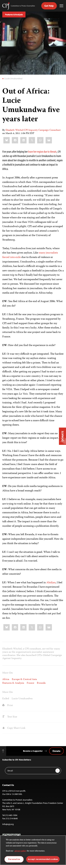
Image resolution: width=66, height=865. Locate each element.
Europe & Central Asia (24, 679)
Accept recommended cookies (43, 859)
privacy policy (20, 851)
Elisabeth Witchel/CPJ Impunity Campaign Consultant (33, 130)
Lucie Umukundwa (22, 698)
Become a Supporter (33, 751)
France (30, 683)
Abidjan (51, 582)
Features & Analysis (14, 14)
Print (10, 705)
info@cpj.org (8, 824)
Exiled (5, 698)
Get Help (49, 5)
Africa (5, 679)
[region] (33, 850)
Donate (56, 750)
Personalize (14, 859)
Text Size (12, 717)
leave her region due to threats (42, 151)
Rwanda (41, 683)
